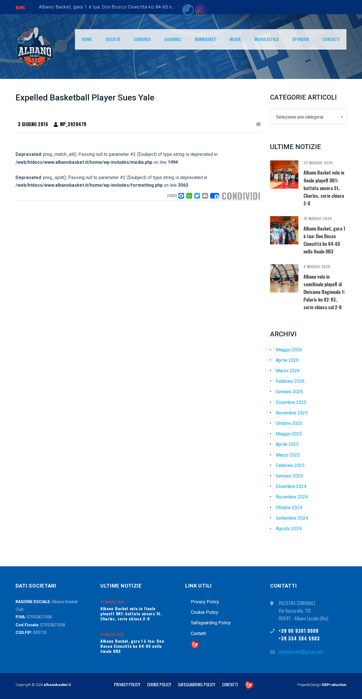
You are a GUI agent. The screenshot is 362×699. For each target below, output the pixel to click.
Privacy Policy (205, 602)
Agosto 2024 (288, 528)
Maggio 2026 (289, 349)
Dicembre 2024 (291, 486)
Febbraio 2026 (290, 381)
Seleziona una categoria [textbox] (299, 117)
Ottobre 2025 (289, 423)
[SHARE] (214, 196)
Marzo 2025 (288, 455)
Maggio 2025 (289, 433)
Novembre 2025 (292, 413)
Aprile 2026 (287, 360)
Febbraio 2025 (290, 465)
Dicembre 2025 (291, 402)
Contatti (198, 633)
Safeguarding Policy (211, 622)
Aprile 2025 (287, 444)
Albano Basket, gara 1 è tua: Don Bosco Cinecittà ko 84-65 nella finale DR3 (121, 7)
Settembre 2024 (292, 518)
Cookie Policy (204, 612)
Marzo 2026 (288, 370)
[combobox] (308, 117)
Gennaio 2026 (289, 391)
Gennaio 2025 (289, 476)
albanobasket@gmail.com (301, 651)
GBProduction (334, 685)
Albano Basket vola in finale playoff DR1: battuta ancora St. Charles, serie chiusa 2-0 (131, 613)
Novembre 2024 (292, 497)
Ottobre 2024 (289, 507)
